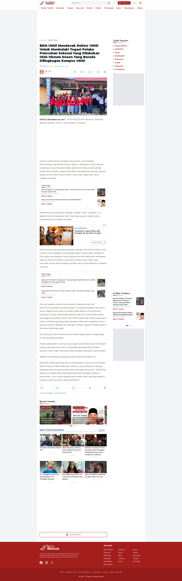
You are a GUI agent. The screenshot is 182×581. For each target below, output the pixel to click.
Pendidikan (120, 69)
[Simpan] (98, 72)
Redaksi (105, 572)
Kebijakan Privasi (71, 572)
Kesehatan (129, 8)
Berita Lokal (108, 564)
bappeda (119, 66)
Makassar (119, 59)
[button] (140, 3)
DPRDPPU (119, 49)
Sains (118, 8)
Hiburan (136, 558)
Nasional (60, 8)
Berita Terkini (47, 8)
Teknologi (108, 8)
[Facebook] (41, 562)
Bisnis (89, 8)
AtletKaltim (120, 56)
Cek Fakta (136, 561)
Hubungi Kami (96, 572)
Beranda (43, 40)
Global (70, 8)
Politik (98, 8)
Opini (120, 561)
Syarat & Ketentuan (84, 572)
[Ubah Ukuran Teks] (75, 72)
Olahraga (141, 8)
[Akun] (134, 3)
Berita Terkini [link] (53, 40)
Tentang (62, 572)
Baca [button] (67, 420)
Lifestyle (121, 558)
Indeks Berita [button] (125, 3)
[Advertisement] (73, 142)
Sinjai (117, 53)
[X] (52, 562)
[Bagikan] (105, 72)
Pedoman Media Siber (115, 572)
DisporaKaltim (121, 46)
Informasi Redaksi (46, 393)
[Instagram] (46, 562)
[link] (48, 3)
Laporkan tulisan (60, 393)
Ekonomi (80, 8)
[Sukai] (81, 72)
